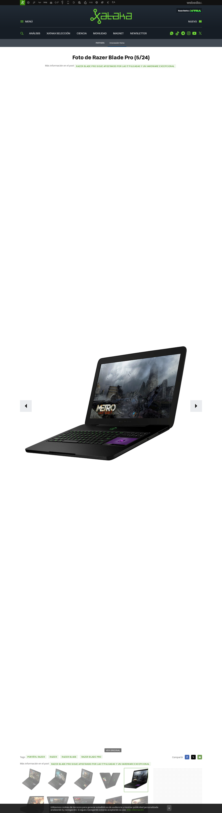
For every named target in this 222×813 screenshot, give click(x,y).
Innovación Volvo (117, 43)
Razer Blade (69, 756)
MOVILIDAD (100, 33)
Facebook (187, 757)
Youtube (194, 33)
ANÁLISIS (34, 33)
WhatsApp (172, 33)
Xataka (111, 16)
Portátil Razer (36, 756)
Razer (53, 756)
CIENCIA (82, 33)
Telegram (183, 33)
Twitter (200, 33)
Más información (135, 809)
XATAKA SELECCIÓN (58, 33)
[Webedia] (194, 3)
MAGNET (118, 33)
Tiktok (177, 33)
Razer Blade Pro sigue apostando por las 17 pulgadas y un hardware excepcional (125, 66)
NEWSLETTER (138, 33)
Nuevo (192, 21)
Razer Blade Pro (91, 756)
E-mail (199, 757)
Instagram (189, 33)
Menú (29, 21)
